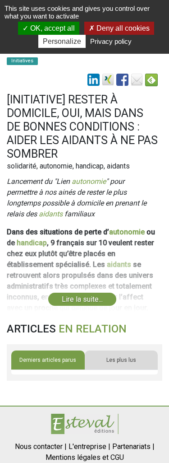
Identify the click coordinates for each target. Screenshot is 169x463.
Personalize (62, 41)
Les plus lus (121, 360)
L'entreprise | (89, 446)
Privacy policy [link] (111, 41)
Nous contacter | (41, 446)
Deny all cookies (122, 28)
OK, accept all (51, 28)
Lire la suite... (82, 299)
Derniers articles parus (47, 360)
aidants (51, 214)
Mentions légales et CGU (85, 457)
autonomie (89, 181)
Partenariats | (133, 446)
